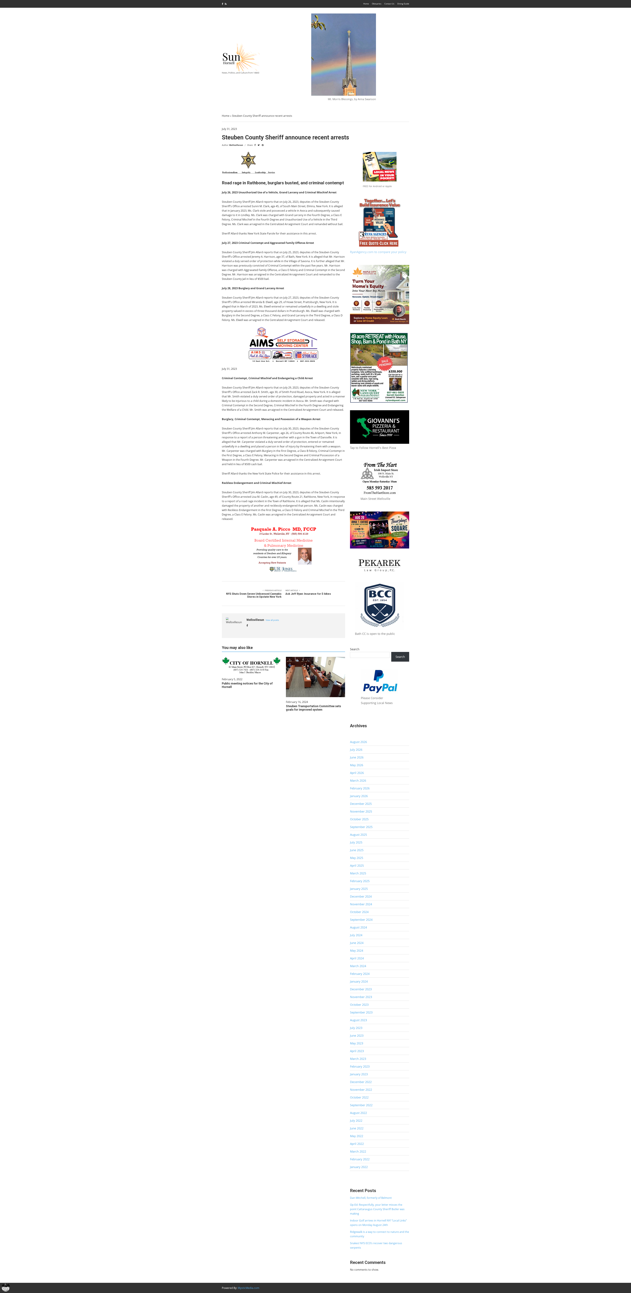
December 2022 (361, 1082)
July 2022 (356, 1120)
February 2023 (360, 1066)
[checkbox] (6, 1287)
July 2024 (356, 935)
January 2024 (359, 981)
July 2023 (356, 1028)
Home (366, 3)
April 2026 (357, 773)
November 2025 (361, 811)
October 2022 (359, 1097)
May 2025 (356, 858)
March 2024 (358, 966)
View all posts (272, 620)
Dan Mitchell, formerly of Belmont (371, 1198)
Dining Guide (403, 3)
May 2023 (356, 1043)
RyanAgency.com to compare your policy (378, 252)
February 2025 (360, 881)
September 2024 (361, 920)
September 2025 (361, 827)
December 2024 (361, 896)
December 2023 (361, 989)
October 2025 (359, 819)
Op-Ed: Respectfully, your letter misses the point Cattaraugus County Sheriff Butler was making (377, 1209)
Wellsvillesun (236, 145)
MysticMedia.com (248, 1288)
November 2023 (361, 997)
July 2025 (356, 842)
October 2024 (359, 912)
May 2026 (356, 765)
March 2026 (358, 780)
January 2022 (359, 1167)
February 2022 (360, 1159)
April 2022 (357, 1144)
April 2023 (357, 1051)
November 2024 (361, 904)
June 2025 (356, 850)
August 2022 (358, 1113)
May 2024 (356, 950)
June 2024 (356, 943)
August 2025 (358, 835)
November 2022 (361, 1090)
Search (354, 649)
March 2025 (358, 873)
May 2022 (356, 1136)
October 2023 (359, 1005)
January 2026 (359, 796)
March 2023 (358, 1059)
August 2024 (358, 927)
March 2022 (358, 1151)
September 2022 (361, 1105)
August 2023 (358, 1020)
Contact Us (389, 3)
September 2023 (361, 1012)
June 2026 (356, 757)
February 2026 (360, 788)
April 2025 (357, 865)
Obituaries (376, 3)
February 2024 (360, 974)
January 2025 (359, 889)
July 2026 (356, 750)
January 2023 (359, 1074)
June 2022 (356, 1128)
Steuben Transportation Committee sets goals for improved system (313, 707)
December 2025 (361, 804)
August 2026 (358, 742)
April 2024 (357, 958)
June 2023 (356, 1035)
